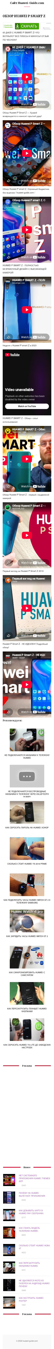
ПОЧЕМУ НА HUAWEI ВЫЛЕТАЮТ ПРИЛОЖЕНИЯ (32, 1194)
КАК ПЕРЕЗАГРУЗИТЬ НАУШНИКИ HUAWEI (29, 1264)
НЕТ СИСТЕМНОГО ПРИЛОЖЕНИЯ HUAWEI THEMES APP (34, 1178)
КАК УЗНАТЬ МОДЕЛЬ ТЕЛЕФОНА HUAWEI (29, 1229)
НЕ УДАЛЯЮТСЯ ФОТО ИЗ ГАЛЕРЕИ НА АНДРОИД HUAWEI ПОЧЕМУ (34, 1283)
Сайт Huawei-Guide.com (27, 3)
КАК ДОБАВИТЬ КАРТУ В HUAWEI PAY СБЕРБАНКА (31, 1212)
